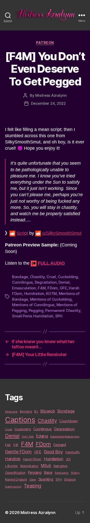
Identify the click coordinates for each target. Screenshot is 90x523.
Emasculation (24, 288)
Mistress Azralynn (51, 95)
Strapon (70, 479)
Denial (63, 282)
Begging (26, 411)
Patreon (45, 42)
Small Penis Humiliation (32, 316)
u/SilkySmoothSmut (62, 233)
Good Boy (53, 451)
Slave (32, 479)
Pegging (36, 310)
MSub (46, 465)
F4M (42, 288)
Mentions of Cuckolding (51, 299)
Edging (42, 436)
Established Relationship (64, 436)
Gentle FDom (18, 451)
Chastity (37, 276)
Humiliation (34, 293)
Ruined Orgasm (16, 479)
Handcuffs (72, 452)
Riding (75, 473)
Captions (20, 419)
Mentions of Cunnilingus (33, 304)
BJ (36, 411)
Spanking (45, 479)
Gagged (59, 445)
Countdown (68, 421)
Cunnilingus (22, 282)
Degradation (46, 282)
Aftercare (11, 411)
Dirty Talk (28, 436)
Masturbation (29, 466)
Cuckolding (68, 276)
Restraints (61, 473)
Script (22, 233)
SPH (58, 316)
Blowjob (47, 411)
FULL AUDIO (51, 263)
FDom (53, 288)
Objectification (15, 473)
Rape (48, 472)
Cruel (51, 276)
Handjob (12, 458)
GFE (63, 288)
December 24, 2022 (48, 103)
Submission (13, 486)
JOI (68, 459)
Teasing (32, 486)
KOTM (51, 293)
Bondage (20, 276)
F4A (8, 445)
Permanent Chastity (62, 310)
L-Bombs (11, 466)
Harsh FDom (32, 459)
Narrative (61, 466)
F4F (15, 445)
